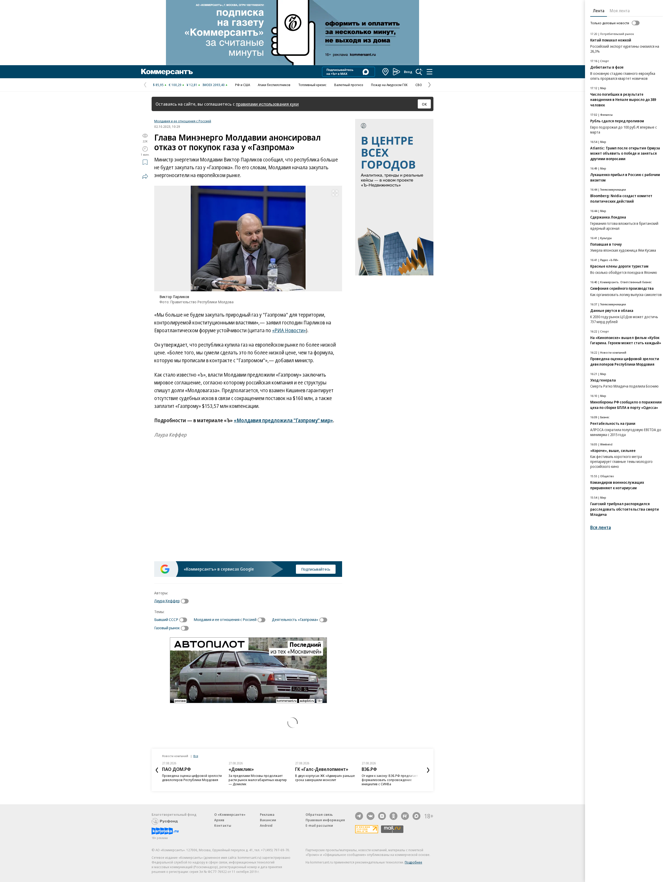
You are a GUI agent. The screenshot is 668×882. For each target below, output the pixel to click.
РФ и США (242, 84)
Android (266, 825)
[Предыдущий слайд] (157, 770)
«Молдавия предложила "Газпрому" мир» (283, 420)
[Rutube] (405, 816)
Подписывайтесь (315, 569)
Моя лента (620, 11)
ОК (424, 104)
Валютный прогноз (348, 84)
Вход (408, 71)
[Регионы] (386, 72)
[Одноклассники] (393, 816)
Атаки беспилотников (274, 84)
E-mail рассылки (319, 825)
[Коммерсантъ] (167, 71)
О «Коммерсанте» (230, 814)
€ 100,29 (175, 84)
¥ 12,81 (192, 84)
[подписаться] (186, 601)
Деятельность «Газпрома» (295, 619)
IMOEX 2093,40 (213, 84)
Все (195, 756)
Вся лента (600, 527)
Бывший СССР (166, 619)
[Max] (416, 816)
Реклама (267, 814)
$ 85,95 (158, 84)
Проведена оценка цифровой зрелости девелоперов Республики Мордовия (192, 777)
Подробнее (413, 862)
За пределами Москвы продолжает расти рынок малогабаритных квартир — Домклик (258, 779)
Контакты (222, 825)
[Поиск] (419, 72)
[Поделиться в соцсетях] (145, 176)
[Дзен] (382, 816)
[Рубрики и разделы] (429, 72)
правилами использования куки (267, 104)
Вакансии (268, 820)
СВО (418, 84)
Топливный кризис (312, 84)
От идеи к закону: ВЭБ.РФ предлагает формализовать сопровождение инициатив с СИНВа (390, 779)
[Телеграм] (359, 816)
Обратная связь (319, 814)
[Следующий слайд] (428, 770)
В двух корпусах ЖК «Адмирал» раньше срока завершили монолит (325, 777)
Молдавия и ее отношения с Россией (182, 121)
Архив (219, 820)
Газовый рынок (167, 627)
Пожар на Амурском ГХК (389, 84)
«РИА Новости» (289, 330)
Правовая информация (325, 820)
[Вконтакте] (370, 816)
